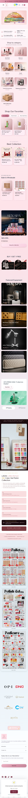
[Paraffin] (14, 563)
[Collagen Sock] (14, 655)
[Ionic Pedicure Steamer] (14, 339)
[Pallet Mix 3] (14, 572)
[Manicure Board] (14, 361)
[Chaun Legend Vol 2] (8, 611)
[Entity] (8, 605)
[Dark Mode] (16, 5)
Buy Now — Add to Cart (14, 529)
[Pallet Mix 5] (6, 581)
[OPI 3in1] (19, 624)
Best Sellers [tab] (5, 115)
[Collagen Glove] (6, 655)
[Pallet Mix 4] (22, 572)
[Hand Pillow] (6, 666)
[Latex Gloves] (6, 555)
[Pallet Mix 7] (22, 581)
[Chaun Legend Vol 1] (20, 611)
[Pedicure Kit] (22, 555)
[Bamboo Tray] (14, 659)
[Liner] (14, 555)
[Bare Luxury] (7, 649)
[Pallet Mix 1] (22, 563)
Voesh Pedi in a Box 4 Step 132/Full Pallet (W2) (6, 193)
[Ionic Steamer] (14, 637)
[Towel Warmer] (14, 293)
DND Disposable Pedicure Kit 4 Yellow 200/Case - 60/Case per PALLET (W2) (19, 193)
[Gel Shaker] (6, 659)
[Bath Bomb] (6, 637)
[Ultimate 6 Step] (21, 655)
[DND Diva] (9, 624)
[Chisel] (8, 597)
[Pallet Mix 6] (14, 581)
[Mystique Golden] (21, 649)
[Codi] (14, 649)
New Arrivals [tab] (14, 115)
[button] (3, 4)
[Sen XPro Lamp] (21, 637)
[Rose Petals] (22, 643)
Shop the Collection (14, 245)
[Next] (25, 124)
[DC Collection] (8, 617)
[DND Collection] (19, 617)
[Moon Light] (13, 666)
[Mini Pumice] (6, 563)
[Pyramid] (19, 604)
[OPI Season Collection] (14, 17)
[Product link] (6, 190)
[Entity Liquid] (6, 643)
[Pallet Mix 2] (6, 572)
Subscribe (14, 765)
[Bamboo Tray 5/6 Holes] (14, 316)
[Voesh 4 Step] (15, 643)
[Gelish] (20, 597)
